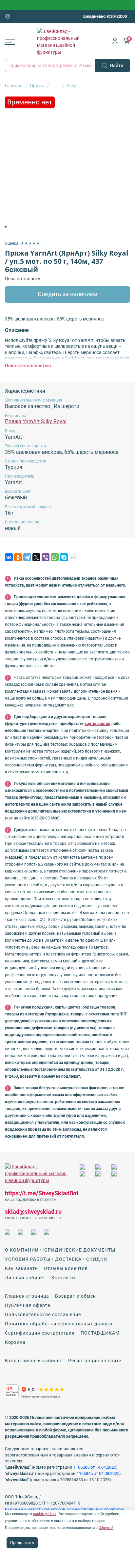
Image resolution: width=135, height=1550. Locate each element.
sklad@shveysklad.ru (33, 1211)
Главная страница (27, 1296)
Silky (71, 85)
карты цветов (97, 723)
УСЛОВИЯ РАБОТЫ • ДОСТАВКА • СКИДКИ (56, 1259)
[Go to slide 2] (10, 227)
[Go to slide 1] (6, 227)
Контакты (63, 1277)
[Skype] (64, 557)
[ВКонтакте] (9, 557)
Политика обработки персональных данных (59, 1323)
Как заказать (21, 1268)
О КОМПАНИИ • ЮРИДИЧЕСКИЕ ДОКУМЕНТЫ (60, 1250)
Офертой (106, 1528)
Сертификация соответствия (40, 1333)
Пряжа (37, 85)
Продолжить (22, 1542)
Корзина (15, 1342)
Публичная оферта (27, 1305)
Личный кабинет (25, 1277)
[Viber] (45, 557)
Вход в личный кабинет (33, 1360)
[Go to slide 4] (19, 227)
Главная (14, 85)
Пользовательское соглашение (43, 1314)
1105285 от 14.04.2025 (94, 1467)
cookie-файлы (44, 1514)
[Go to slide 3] (15, 227)
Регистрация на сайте (94, 1360)
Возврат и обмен (75, 1296)
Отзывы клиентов (66, 1268)
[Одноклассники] (18, 557)
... (56, 85)
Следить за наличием (67, 294)
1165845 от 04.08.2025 (98, 1473)
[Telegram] (27, 557)
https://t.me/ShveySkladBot (41, 1193)
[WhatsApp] (55, 557)
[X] (36, 557)
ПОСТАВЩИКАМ (100, 1333)
